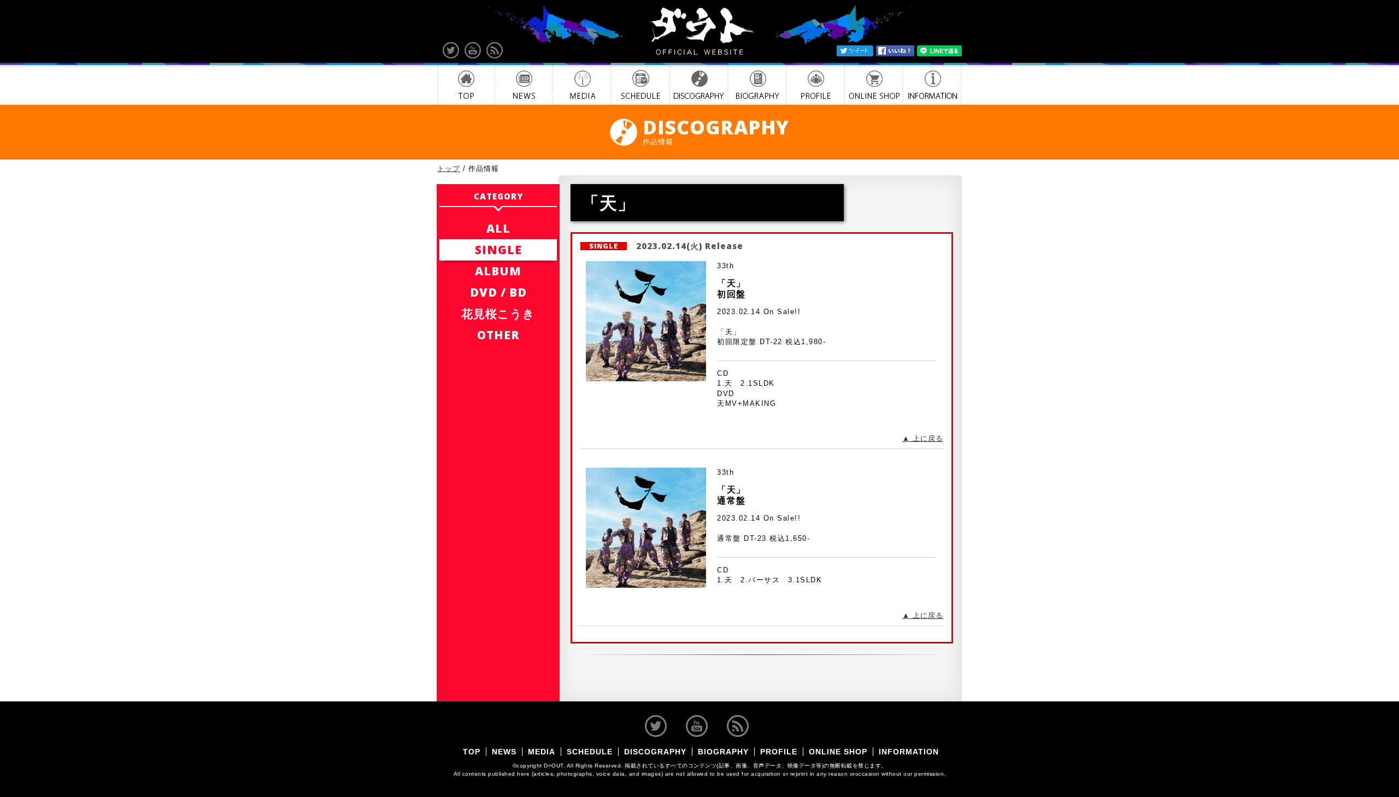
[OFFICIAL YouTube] (473, 50)
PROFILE (815, 85)
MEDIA (581, 85)
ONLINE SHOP (873, 85)
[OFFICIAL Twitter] (451, 50)
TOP (466, 85)
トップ (448, 169)
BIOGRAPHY (757, 85)
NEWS (523, 85)
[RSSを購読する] (494, 50)
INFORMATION (932, 85)
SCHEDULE (640, 85)
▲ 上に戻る (922, 438)
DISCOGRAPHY (698, 85)
